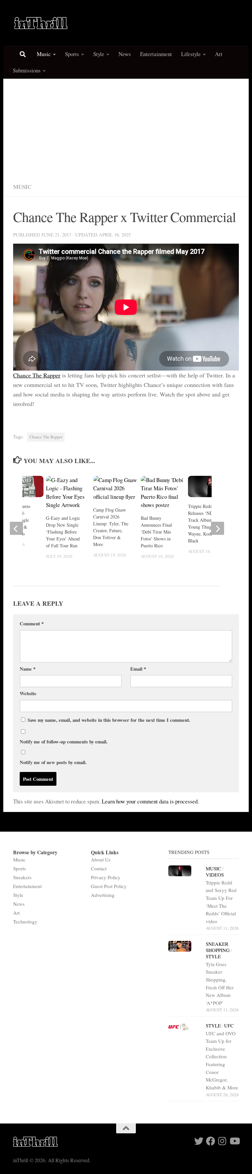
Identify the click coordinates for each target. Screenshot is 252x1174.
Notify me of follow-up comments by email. (64, 741)
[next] (217, 528)
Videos (215, 874)
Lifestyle (191, 54)
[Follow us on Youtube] (234, 1141)
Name (27, 668)
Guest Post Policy (109, 886)
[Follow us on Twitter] (198, 1141)
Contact (99, 868)
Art (218, 54)
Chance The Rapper (36, 375)
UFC (229, 1025)
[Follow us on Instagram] (222, 1141)
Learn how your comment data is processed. (150, 801)
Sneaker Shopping (218, 947)
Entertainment (156, 54)
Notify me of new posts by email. (53, 762)
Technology (25, 921)
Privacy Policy (105, 877)
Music (44, 54)
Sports (72, 54)
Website (28, 693)
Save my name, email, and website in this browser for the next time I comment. (109, 719)
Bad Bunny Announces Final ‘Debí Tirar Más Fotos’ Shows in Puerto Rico (156, 532)
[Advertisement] (126, 128)
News (124, 54)
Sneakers (22, 877)
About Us (101, 859)
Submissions (27, 70)
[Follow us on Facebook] (210, 1141)
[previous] (16, 528)
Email (138, 668)
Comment (32, 623)
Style (98, 54)
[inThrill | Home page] (41, 23)
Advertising (103, 895)
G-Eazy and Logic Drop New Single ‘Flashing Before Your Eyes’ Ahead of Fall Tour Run (63, 532)
